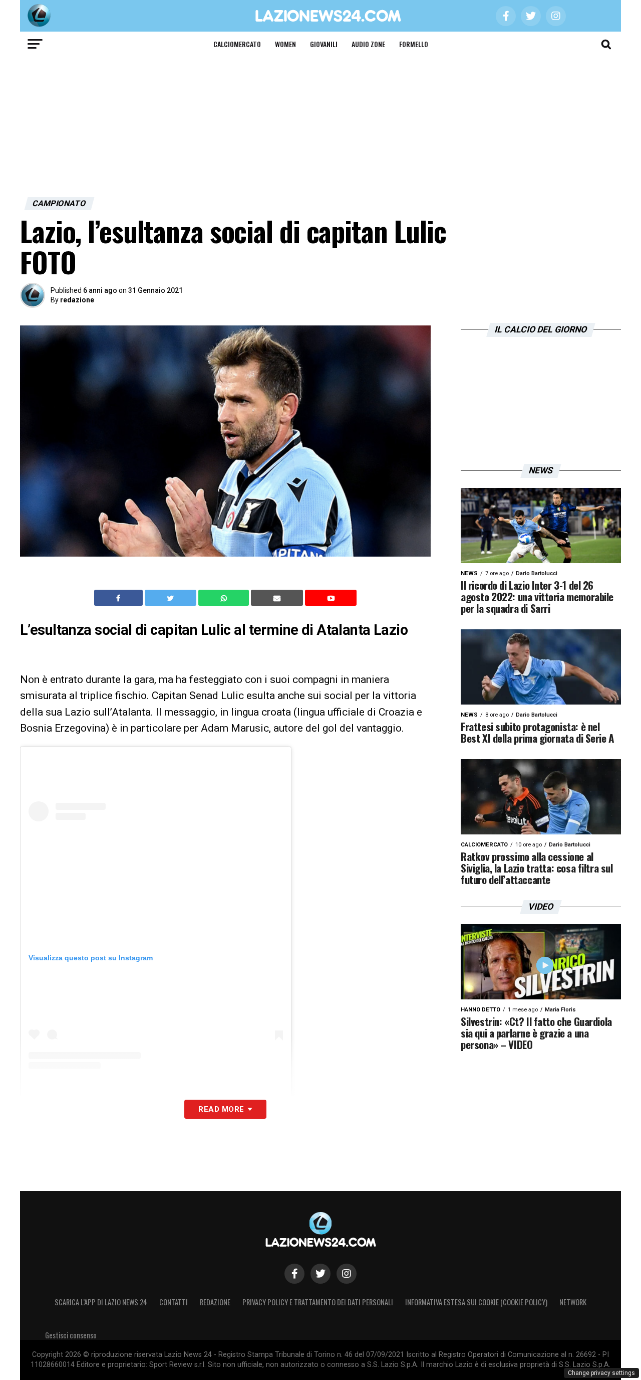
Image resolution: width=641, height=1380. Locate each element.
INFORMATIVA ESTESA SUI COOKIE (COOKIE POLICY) (476, 1302)
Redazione (215, 1302)
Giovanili (324, 44)
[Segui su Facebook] (294, 1274)
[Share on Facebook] (119, 598)
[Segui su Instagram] (347, 1274)
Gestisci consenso (71, 1335)
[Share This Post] (224, 598)
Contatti (173, 1302)
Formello (413, 44)
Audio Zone (368, 44)
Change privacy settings (601, 1372)
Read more (221, 1109)
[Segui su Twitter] (320, 1274)
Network (572, 1302)
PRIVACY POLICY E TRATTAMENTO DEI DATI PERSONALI (317, 1302)
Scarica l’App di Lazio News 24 (101, 1302)
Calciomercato (237, 44)
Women (285, 44)
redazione (77, 300)
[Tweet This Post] (171, 598)
